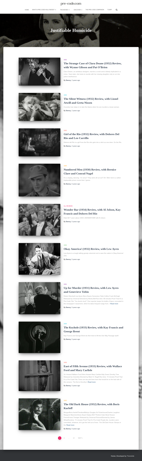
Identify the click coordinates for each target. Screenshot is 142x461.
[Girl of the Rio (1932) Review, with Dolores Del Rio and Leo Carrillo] (39, 142)
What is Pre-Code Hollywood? (43, 9)
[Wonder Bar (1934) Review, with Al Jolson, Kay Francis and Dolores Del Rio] (39, 220)
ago (76, 80)
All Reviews (68, 206)
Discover (77, 10)
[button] (55, 9)
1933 (65, 323)
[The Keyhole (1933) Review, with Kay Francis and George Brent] (39, 337)
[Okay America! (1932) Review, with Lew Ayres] (39, 259)
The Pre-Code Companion (95, 9)
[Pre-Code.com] (71, 4)
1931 (65, 284)
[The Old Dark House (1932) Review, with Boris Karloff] (39, 414)
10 (74, 438)
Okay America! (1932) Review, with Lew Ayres (91, 248)
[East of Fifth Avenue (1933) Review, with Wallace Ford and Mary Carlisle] (39, 375)
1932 (65, 60)
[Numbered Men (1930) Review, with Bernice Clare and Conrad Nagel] (39, 180)
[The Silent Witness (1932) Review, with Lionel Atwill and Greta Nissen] (39, 107)
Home (27, 10)
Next (80, 438)
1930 (65, 166)
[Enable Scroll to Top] (137, 456)
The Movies (64, 10)
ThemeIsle (130, 456)
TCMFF (109, 9)
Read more (114, 304)
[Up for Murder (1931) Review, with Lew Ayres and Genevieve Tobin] (39, 298)
